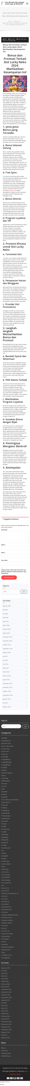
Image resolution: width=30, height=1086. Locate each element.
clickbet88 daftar (6, 762)
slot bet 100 (5, 888)
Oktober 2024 (7, 691)
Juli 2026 (5, 610)
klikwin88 (4, 797)
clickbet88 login (6, 765)
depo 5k (4, 770)
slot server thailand (7, 933)
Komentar (4, 530)
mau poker (5, 821)
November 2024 (7, 687)
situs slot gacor (6, 880)
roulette (4, 845)
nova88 (4, 832)
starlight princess (7, 955)
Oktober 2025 (7, 644)
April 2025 (6, 668)
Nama (3, 545)
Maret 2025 (6, 672)
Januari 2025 (6, 679)
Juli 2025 (5, 656)
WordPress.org (6, 1056)
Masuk (4, 1048)
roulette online (6, 848)
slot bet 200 (5, 890)
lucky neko (17, 21)
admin (5, 39)
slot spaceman (6, 936)
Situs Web (4, 560)
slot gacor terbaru (7, 923)
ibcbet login (5, 778)
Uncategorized (6, 957)
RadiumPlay (5, 840)
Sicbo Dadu (5, 869)
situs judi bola (6, 874)
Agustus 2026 (7, 606)
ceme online (5, 751)
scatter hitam (6, 861)
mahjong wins (6, 818)
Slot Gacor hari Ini (7, 917)
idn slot (4, 786)
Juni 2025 (5, 660)
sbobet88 (5, 856)
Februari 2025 (7, 676)
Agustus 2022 (7, 707)
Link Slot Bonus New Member (10, 799)
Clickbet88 (5, 757)
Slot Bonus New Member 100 (10, 893)
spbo (3, 952)
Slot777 (4, 941)
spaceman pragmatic (8, 947)
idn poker (4, 783)
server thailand (6, 864)
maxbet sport (6, 829)
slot (3, 885)
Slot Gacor (5, 912)
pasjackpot (5, 837)
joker (3, 789)
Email (3, 552)
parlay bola (5, 834)
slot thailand (5, 939)
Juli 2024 (5, 703)
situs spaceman (6, 882)
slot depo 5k (5, 901)
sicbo (3, 866)
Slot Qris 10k (5, 931)
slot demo (5, 899)
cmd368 (4, 767)
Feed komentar (6, 1053)
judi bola (4, 794)
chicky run (5, 754)
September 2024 (8, 695)
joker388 (4, 791)
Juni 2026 (5, 613)
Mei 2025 (5, 664)
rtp (3, 850)
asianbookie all (6, 741)
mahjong (4, 807)
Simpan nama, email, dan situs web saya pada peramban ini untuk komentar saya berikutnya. (13, 571)
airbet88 (4, 738)
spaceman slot (6, 949)
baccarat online (6, 743)
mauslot (4, 824)
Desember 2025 (7, 637)
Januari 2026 (6, 633)
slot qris (4, 928)
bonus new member (8, 746)
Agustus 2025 (7, 652)
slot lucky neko (11, 40)
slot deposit (5, 904)
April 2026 (6, 621)
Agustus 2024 (7, 699)
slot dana (4, 896)
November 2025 (7, 641)
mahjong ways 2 (6, 816)
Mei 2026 (5, 617)
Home (10, 21)
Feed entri (5, 1050)
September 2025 (8, 648)
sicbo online (5, 872)
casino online (6, 749)
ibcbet (4, 775)
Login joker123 (6, 802)
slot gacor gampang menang (10, 915)
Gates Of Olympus (7, 773)
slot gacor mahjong (7, 920)
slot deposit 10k (6, 907)
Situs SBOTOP (6, 877)
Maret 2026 (6, 625)
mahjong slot (5, 810)
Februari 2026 (7, 629)
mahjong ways (6, 813)
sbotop (4, 858)
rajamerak (5, 842)
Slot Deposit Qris (7, 909)
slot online (5, 925)
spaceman (5, 944)
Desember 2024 (7, 683)
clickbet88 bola (6, 759)
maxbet (4, 826)
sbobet (4, 853)
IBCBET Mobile (6, 781)
